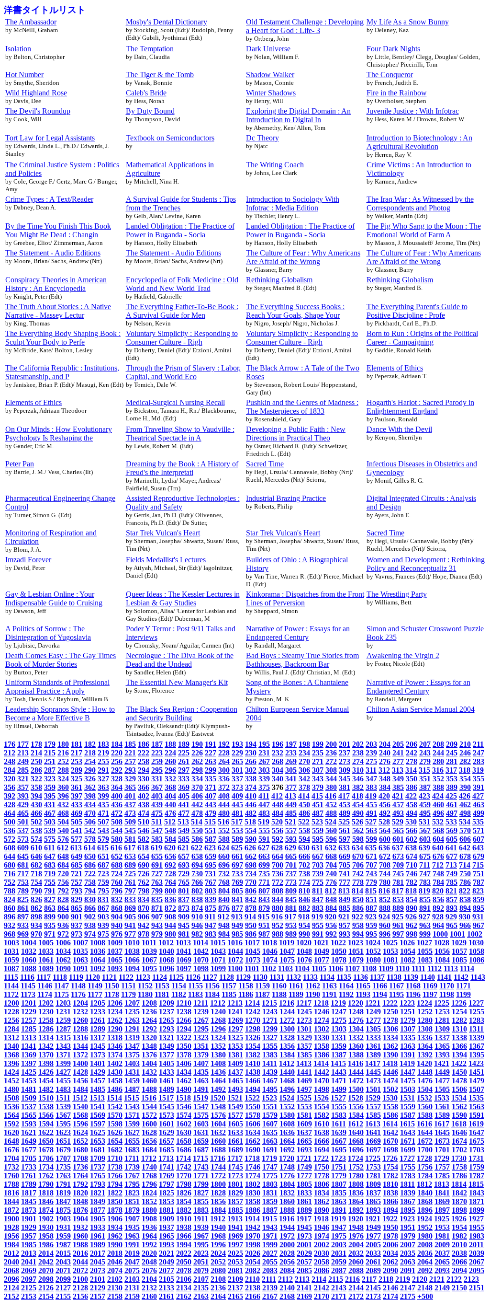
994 (358, 934)
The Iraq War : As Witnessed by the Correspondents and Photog (420, 203)
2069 (28, 1270)
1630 (183, 1132)
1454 (46, 1081)
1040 (166, 951)
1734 (46, 1167)
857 (451, 899)
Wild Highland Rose (36, 93)
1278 (390, 1020)
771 (264, 882)
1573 (166, 1115)
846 (304, 899)
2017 (97, 1253)
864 (63, 908)
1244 (287, 1012)
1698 (390, 1150)
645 (23, 856)
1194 (379, 994)
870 (143, 908)
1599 (132, 1124)
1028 (441, 943)
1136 (360, 977)
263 (210, 761)
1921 (372, 1219)
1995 (201, 1244)
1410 (252, 1063)
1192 (346, 994)
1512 (80, 1098)
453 (344, 804)
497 (451, 813)
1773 (235, 1175)
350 (411, 779)
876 (224, 908)
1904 (80, 1219)
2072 (80, 1270)
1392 (425, 1055)
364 (116, 787)
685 (76, 865)
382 (358, 787)
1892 (356, 1210)
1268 (218, 1020)
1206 (114, 1003)
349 (398, 779)
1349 (166, 1046)
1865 (373, 1201)
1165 (363, 986)
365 (130, 787)
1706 (46, 1158)
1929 (28, 1227)
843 (264, 899)
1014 (200, 943)
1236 (149, 1012)
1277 (373, 1020)
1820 (80, 1193)
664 (277, 856)
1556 (356, 1106)
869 (130, 908)
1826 (183, 1193)
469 (76, 813)
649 (76, 856)
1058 (476, 951)
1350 (183, 1046)
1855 (201, 1201)
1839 (407, 1193)
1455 (63, 1081)
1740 (149, 1167)
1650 (46, 1141)
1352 (218, 1046)
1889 (304, 1210)
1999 (270, 1244)
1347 (132, 1046)
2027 (270, 1253)
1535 (476, 1098)
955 (317, 925)
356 (9, 787)
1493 (235, 1089)
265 (237, 761)
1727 (407, 1158)
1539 (63, 1106)
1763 (63, 1175)
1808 (356, 1184)
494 (411, 813)
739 (317, 873)
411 (263, 796)
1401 (97, 1063)
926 (411, 917)
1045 (252, 951)
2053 (235, 1262)
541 (76, 830)
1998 (252, 1244)
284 (9, 770)
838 (197, 899)
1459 (132, 1081)
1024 (372, 943)
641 (451, 848)
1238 (183, 1012)
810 (304, 891)
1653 (97, 1141)
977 (130, 934)
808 (277, 891)
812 (330, 891)
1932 (80, 1227)
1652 (80, 1141)
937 (76, 925)
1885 (235, 1210)
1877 (97, 1210)
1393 (442, 1055)
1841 (442, 1193)
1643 (407, 1132)
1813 (441, 1184)
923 (371, 917)
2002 (321, 1244)
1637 (304, 1132)
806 (250, 891)
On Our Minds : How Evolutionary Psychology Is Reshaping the (58, 433)
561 (344, 830)
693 (183, 865)
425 (451, 796)
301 (237, 770)
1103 (285, 968)
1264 (149, 1020)
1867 (407, 1201)
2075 (132, 1270)
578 (90, 839)
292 (116, 770)
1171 (463, 986)
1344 (80, 1046)
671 (371, 856)
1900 (11, 1219)
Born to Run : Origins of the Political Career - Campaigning (422, 337)
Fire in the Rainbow (397, 93)
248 (9, 761)
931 (478, 917)
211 (478, 744)
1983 (476, 1236)
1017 (252, 943)
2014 (46, 1253)
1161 (296, 986)
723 (103, 873)
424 (438, 796)
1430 (114, 1072)
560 (331, 830)
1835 (338, 1193)
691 (157, 865)
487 (317, 813)
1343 (63, 1046)
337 (237, 779)
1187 (262, 994)
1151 (128, 986)
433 (76, 804)
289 (76, 770)
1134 (327, 977)
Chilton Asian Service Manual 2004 (421, 709)
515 (210, 822)
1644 (425, 1132)
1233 (97, 1012)
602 (411, 839)
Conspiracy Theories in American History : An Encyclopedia (56, 284)
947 (210, 925)
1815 (476, 1184)
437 (130, 804)
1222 (390, 1003)
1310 (459, 1029)
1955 (476, 1227)
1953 (442, 1227)
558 (304, 830)
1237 (166, 1012)
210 (465, 744)
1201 (28, 1003)
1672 (425, 1141)
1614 (390, 1124)
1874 (46, 1210)
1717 (235, 1158)
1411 (269, 1063)
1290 (114, 1029)
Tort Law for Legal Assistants (50, 138)
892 (438, 908)
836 (170, 899)
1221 (372, 1003)
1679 (63, 1150)
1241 (235, 1012)
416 (330, 796)
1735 (63, 1167)
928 (438, 917)
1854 (183, 1201)
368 (170, 787)
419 (371, 796)
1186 (245, 994)
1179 (128, 994)
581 (130, 839)
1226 (459, 1003)
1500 (356, 1089)
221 (130, 753)
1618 (459, 1124)
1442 (321, 1072)
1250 (390, 1012)
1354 (252, 1046)
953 (291, 925)
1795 (132, 1184)
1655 (132, 1141)
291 (103, 770)
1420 (424, 1063)
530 (411, 822)
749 (451, 873)
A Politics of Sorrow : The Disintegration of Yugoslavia (48, 633)
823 (478, 891)
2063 (407, 1262)
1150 (111, 986)
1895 (407, 1210)
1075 (287, 960)
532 (438, 822)
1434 (183, 1072)
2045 (97, 1262)
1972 (287, 1236)
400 (116, 796)
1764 (80, 1175)
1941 (235, 1227)
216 (63, 753)
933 (23, 925)
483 (264, 813)
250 (36, 761)
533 (451, 822)
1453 (28, 1081)
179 (50, 744)
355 (478, 779)
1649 (28, 1141)
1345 (97, 1046)
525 (344, 822)
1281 (442, 1020)
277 (398, 761)
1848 (80, 1201)
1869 (442, 1201)
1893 (373, 1210)
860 (9, 908)
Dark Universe (268, 49)
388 (438, 787)
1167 (396, 986)
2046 (114, 1262)
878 (250, 908)
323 (50, 779)
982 (197, 934)
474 (143, 813)
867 (103, 908)
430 (36, 804)
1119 (76, 977)
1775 (270, 1175)
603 (425, 839)
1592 (11, 1124)
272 (331, 761)
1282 (459, 1020)
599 (371, 839)
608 (9, 848)
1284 (11, 1029)
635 (371, 848)
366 (143, 787)
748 (438, 873)
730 (197, 873)
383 (371, 787)
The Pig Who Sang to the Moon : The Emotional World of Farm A (424, 230)
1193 (363, 994)
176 (9, 744)
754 (36, 882)
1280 (425, 1020)
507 (103, 822)
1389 (373, 1055)
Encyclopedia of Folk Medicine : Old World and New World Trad (182, 284)
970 (36, 934)
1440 (287, 1072)
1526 (321, 1098)
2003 (338, 1244)
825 (23, 899)
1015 (217, 943)
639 (424, 848)
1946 (321, 1227)
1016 (235, 943)
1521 (235, 1098)
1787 (476, 1175)
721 (76, 873)
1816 (11, 1193)
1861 (304, 1201)
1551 (270, 1106)
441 (183, 804)
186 (143, 744)
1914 (252, 1219)
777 (344, 882)
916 (277, 917)
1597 (97, 1124)
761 (130, 882)
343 (317, 779)
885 (344, 908)
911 (210, 917)
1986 (46, 1244)
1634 (252, 1132)
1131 (276, 977)
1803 (270, 1184)
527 (371, 822)
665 (291, 856)
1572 (149, 1115)
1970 (252, 1236)
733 (237, 873)
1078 (338, 960)
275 (371, 761)
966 (465, 925)
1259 (63, 1020)
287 (50, 770)
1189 (296, 994)
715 (478, 865)
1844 (11, 1201)
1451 (476, 1072)
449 (291, 804)
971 (50, 934)
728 (170, 873)
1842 (459, 1193)
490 (358, 813)
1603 (201, 1124)
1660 (218, 1141)
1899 (476, 1210)
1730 (459, 1158)
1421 (441, 1063)
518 (250, 822)
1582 (321, 1115)
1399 (63, 1063)
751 (478, 873)
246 (465, 753)
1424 (11, 1072)
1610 (321, 1124)
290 (90, 770)
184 (116, 744)
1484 (80, 1089)
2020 (149, 1253)
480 (224, 813)
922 (357, 917)
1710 (114, 1158)
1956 (11, 1236)
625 (237, 848)
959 (371, 925)
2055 (270, 1262)
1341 (28, 1046)
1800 (218, 1184)
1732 (11, 1167)
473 (130, 813)
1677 (28, 1150)
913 (237, 917)
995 (371, 934)
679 (478, 856)
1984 (11, 1244)
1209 (166, 1003)
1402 (114, 1063)
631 (317, 848)
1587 (407, 1115)
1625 (97, 1132)
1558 (390, 1106)
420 (384, 796)
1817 (28, 1193)
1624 (80, 1132)
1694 (321, 1150)
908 (170, 917)
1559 (407, 1106)
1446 (390, 1072)
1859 (270, 1201)
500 (9, 822)
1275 (338, 1020)
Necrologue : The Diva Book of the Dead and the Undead (180, 659)
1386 (321, 1055)
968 (9, 934)
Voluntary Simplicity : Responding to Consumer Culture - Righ (182, 337)
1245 (304, 1012)
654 (143, 856)
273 (344, 761)
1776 (287, 1175)
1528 (355, 1098)
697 (237, 865)
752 (9, 882)
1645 (442, 1132)
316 (438, 770)
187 (157, 744)
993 (344, 934)
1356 (287, 1046)
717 (23, 873)
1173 (28, 994)
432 (63, 804)
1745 (235, 1167)
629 (290, 848)
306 (304, 770)
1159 (262, 986)
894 (465, 908)
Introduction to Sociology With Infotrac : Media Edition (292, 203)
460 (438, 804)
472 (116, 813)
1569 (97, 1115)
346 (358, 779)
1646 (459, 1132)
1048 (304, 951)
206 (411, 744)
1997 (235, 1244)
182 (90, 744)
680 (9, 865)
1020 (304, 943)
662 (250, 856)
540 (63, 830)
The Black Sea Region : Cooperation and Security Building (181, 713)
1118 (60, 977)
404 (170, 796)
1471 (338, 1081)
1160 (279, 986)
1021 (321, 943)
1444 (356, 1072)
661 (237, 856)
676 (438, 856)
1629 (166, 1132)
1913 (235, 1219)
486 (304, 813)
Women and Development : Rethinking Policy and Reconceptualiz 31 (426, 564)
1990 (114, 1244)
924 (384, 917)
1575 (201, 1115)
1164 (346, 986)
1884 (218, 1210)
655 (157, 856)
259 (157, 761)
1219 (338, 1003)
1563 (476, 1106)
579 (103, 839)
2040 (11, 1262)
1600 (149, 1124)
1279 (407, 1020)
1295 (201, 1029)
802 (197, 891)
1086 (476, 960)
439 (157, 804)
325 (76, 779)
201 (344, 744)
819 (424, 891)
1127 (209, 977)
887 (371, 908)
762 (143, 882)
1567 (63, 1115)
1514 (114, 1098)
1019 (286, 943)
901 (76, 917)
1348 (149, 1046)
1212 (217, 1003)
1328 (287, 1037)
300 (224, 770)
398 (90, 796)
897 (23, 917)
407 (210, 796)
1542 (114, 1106)
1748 (287, 1167)
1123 (142, 977)
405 (183, 796)
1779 (338, 1175)
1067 (149, 960)
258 (143, 761)
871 (157, 908)
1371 (63, 1055)
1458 (114, 1081)
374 (250, 787)
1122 (126, 977)
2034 (390, 1253)
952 (277, 925)
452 (331, 804)
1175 (61, 994)
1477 (442, 1081)
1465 (235, 1081)
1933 (97, 1227)
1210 (183, 1003)
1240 (218, 1012)
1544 (149, 1106)
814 (357, 891)
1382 (252, 1055)
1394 (459, 1055)
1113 (451, 968)
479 (210, 813)
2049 (166, 1262)
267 (264, 761)
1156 (212, 986)
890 (411, 908)
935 (50, 925)
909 (183, 917)
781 (398, 882)
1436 (218, 1072)
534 (464, 822)
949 (237, 925)
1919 (338, 1219)
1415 (338, 1063)
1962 (114, 1236)
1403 (132, 1063)
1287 (63, 1029)
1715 (200, 1158)
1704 (11, 1158)
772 (277, 882)
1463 (201, 1081)
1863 (338, 1201)
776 (331, 882)
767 (210, 882)
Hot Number (24, 74)
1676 (11, 1150)
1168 (413, 986)
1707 (63, 1158)
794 (90, 891)
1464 (218, 1081)
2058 (321, 1262)
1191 (329, 994)
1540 (80, 1106)
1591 (476, 1115)
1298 (252, 1029)
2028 (287, 1253)
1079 (356, 960)
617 (129, 848)
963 (425, 925)
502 (36, 822)
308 (331, 770)
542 (90, 830)
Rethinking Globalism (279, 280)
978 (143, 934)
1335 (407, 1037)
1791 (63, 1184)
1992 (149, 1244)
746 (411, 873)
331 (157, 779)
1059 (11, 960)
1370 (46, 1055)
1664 (287, 1141)
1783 (407, 1175)
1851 (132, 1201)
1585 (373, 1115)
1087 (11, 968)
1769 (166, 1175)
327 (103, 779)
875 (210, 908)
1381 (235, 1055)
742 (358, 873)
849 (344, 899)
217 (76, 753)
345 (344, 779)
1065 (114, 960)
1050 (338, 951)
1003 (11, 943)
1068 (166, 960)
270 (304, 761)
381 (344, 787)
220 (116, 753)
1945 (304, 1227)
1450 (459, 1072)
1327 (270, 1037)
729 (183, 873)
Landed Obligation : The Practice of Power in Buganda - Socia (180, 230)
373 (237, 787)
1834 (321, 1193)
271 (317, 761)
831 (103, 899)
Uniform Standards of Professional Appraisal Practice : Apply (57, 686)
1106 (335, 968)
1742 (183, 1167)
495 (425, 813)
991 (317, 934)
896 (9, 917)
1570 (114, 1115)
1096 (166, 968)
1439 (270, 1072)
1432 (149, 1072)
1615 (407, 1124)
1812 (424, 1184)
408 (224, 796)
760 (116, 882)
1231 (63, 1012)
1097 (183, 968)
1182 (178, 994)
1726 (390, 1158)
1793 (97, 1184)
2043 (63, 1262)
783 (425, 882)
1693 (304, 1150)
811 (317, 891)
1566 (46, 1115)
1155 (195, 986)
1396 (11, 1063)
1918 (321, 1219)
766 (197, 882)
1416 (355, 1063)
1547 (201, 1106)
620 (170, 848)
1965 (166, 1236)
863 (50, 908)
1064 (97, 960)
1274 (321, 1020)
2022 (183, 1253)
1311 (476, 1029)
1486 (114, 1089)
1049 (321, 951)
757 (76, 882)
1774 (252, 1175)
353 (451, 779)
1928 (11, 1227)
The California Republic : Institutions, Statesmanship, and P (62, 372)
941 (130, 925)
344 (331, 779)
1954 (459, 1227)
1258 (46, 1020)
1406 (183, 1063)
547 (157, 830)
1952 (425, 1227)
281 (451, 761)
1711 (131, 1158)
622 (196, 848)
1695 (338, 1150)
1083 (425, 960)
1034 (63, 951)
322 (36, 779)
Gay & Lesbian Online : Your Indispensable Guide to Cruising (53, 598)
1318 (114, 1037)
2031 (338, 1253)
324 (63, 779)
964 (438, 925)
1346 (114, 1046)
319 (478, 770)
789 (23, 891)
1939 (201, 1227)
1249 (373, 1012)
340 (277, 779)
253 (76, 761)
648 (63, 856)
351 (425, 779)
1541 (97, 1106)
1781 (373, 1175)
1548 (218, 1106)
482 (250, 813)
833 (130, 899)
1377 (166, 1055)
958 (358, 925)
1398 (46, 1063)
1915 (269, 1219)
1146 (44, 986)
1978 (390, 1236)
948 (224, 925)
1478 (459, 1081)
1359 (338, 1046)
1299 (270, 1029)
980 (170, 934)
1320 (149, 1037)
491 (371, 813)
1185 (229, 994)
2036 (425, 1253)
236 (331, 753)
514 (196, 822)
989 (291, 934)
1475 (407, 1081)
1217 (304, 1003)
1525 (304, 1098)
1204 (80, 1003)
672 (384, 856)
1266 (183, 1020)
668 (331, 856)
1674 (459, 1141)
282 (465, 761)
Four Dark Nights (393, 49)
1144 (11, 986)
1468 (287, 1081)
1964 (149, 1236)
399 (103, 796)
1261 (97, 1020)
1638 (321, 1132)
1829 (235, 1193)
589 (237, 839)
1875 (63, 1210)
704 (331, 865)
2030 (321, 1253)
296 (170, 770)
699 (264, 865)
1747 (270, 1167)
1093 (114, 968)
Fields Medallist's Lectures (166, 560)
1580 (287, 1115)
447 (264, 804)
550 (197, 830)
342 (304, 779)
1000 (440, 934)
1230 (46, 1012)
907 (157, 917)
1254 (459, 1012)
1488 (149, 1089)
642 (464, 848)
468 (63, 813)
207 (425, 744)
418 (357, 796)
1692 (287, 1150)
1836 (356, 1193)
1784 (425, 1175)
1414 (321, 1063)
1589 (442, 1115)
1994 (183, 1244)
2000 (287, 1244)
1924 (424, 1219)
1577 (235, 1115)
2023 (201, 1253)
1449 (442, 1072)
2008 (425, 1244)
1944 (287, 1227)
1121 (109, 977)
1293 (166, 1029)
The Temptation (150, 49)
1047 (287, 951)
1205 (97, 1003)
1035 (80, 951)
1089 (46, 968)
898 (36, 917)
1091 (80, 968)
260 (170, 761)
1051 (356, 951)
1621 (28, 1132)
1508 (11, 1098)
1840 (425, 1193)
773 (291, 882)
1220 (355, 1003)
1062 (63, 960)
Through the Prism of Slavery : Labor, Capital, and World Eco (183, 372)
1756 (425, 1167)
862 (36, 908)
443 (210, 804)
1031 (11, 951)
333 (183, 779)
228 (224, 753)
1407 (201, 1063)
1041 (183, 951)
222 (143, 753)
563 (371, 830)
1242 (252, 1012)
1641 (373, 1132)
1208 (149, 1003)
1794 (114, 1184)
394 (36, 796)
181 (76, 744)
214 (36, 753)
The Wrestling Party (397, 594)
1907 (132, 1219)
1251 (407, 1012)
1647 (476, 1132)
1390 (390, 1055)
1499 (338, 1089)
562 (358, 830)
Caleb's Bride (146, 93)
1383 (270, 1055)
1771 (201, 1175)
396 (63, 796)
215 (50, 753)
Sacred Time (265, 464)
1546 (183, 1106)
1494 (252, 1089)
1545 (166, 1106)
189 (183, 744)
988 (277, 934)
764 (170, 882)
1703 (476, 1150)
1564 (11, 1115)
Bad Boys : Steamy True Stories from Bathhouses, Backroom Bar (302, 659)
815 (371, 891)
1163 (329, 986)
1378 (183, 1055)
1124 (159, 977)
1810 (390, 1184)
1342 (46, 1046)
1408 (218, 1063)
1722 (321, 1158)
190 (197, 744)
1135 (343, 977)
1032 (28, 951)
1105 (319, 968)
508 (116, 822)
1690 (252, 1150)
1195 (396, 994)
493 (398, 813)
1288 (80, 1029)
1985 (28, 1244)
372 (224, 787)
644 (9, 856)
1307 (407, 1029)
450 (304, 804)
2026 (252, 1253)
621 (183, 848)
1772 (218, 1175)
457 (398, 804)
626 (250, 848)
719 (50, 873)
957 (344, 925)
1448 (425, 1072)
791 (50, 891)
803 (210, 891)
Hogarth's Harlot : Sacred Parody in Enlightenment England (420, 406)
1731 (476, 1158)
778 (358, 882)
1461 (166, 1081)
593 (291, 839)
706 (358, 865)
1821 (97, 1193)
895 (478, 908)
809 (291, 891)
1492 (218, 1089)
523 (317, 822)
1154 (178, 986)
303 (264, 770)
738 (304, 873)
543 (103, 830)
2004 (356, 1244)
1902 (46, 1219)
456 (384, 804)
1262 (114, 1020)
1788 (11, 1184)
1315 (63, 1037)
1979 (407, 1236)
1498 (321, 1089)
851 (371, 899)
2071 (63, 1270)
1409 (235, 1063)
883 (317, 908)
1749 (304, 1167)
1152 (145, 986)
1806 (321, 1184)
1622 (46, 1132)
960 (384, 925)
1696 (356, 1150)
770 (250, 882)
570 (465, 830)
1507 (476, 1089)
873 (183, 908)
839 (210, 899)
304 (277, 770)
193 (237, 744)
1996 (218, 1244)
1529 (372, 1098)
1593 (28, 1124)
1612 (355, 1124)
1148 (78, 986)
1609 (304, 1124)
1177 (95, 994)
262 (197, 761)
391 (478, 787)
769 (237, 882)
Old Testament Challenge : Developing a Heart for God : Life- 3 (305, 26)
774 (304, 882)
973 (76, 934)
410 (250, 796)
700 (277, 865)
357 (23, 787)
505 (76, 822)
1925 (441, 1219)
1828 (218, 1193)
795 (103, 891)
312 (384, 770)
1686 (183, 1150)
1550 (252, 1106)
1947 (338, 1227)
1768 (149, 1175)
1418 (390, 1063)
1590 (459, 1115)
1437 (235, 1072)
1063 (80, 960)
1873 (28, 1210)
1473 (373, 1081)
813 (344, 891)
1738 (114, 1167)
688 (116, 865)
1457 (97, 1081)
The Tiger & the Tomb (160, 74)
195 (264, 744)
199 (317, 744)
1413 (304, 1063)
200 (331, 744)
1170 (446, 986)
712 (438, 865)
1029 (459, 943)
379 (317, 787)
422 (411, 796)
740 (331, 873)
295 (157, 770)
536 (9, 830)
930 (464, 917)
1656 (149, 1141)
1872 (11, 1210)
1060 (28, 960)
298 (197, 770)
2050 (183, 1262)
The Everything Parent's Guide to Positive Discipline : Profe (417, 310)
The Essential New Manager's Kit (177, 682)
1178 (111, 994)
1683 (132, 1150)
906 (143, 917)
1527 (338, 1098)
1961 (97, 1236)
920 (330, 917)
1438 (252, 1072)
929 (451, 917)
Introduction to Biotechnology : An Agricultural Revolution (419, 142)
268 (277, 761)
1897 (442, 1210)
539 (50, 830)
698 (250, 865)
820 (438, 891)
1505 (442, 1089)
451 (317, 804)
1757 (442, 1167)
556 (277, 830)
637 (397, 848)
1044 (235, 951)
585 (183, 839)
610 (36, 848)
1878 (114, 1210)
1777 (304, 1175)
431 (50, 804)
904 (116, 917)
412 (277, 796)
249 (23, 761)
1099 (218, 968)
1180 (145, 994)
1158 (245, 986)
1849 (97, 1201)
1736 (80, 1167)
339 (264, 779)
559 (317, 830)
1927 (476, 1219)
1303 (338, 1029)
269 (291, 761)
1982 (459, 1236)
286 (36, 770)
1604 (218, 1124)
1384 (287, 1055)
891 (425, 908)
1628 (149, 1132)
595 (317, 839)
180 (63, 744)
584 (170, 839)
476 (170, 813)
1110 (402, 968)
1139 (410, 977)
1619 (476, 1124)
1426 (46, 1072)
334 (197, 779)
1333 (373, 1037)
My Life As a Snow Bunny (408, 22)
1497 (304, 1089)
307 (317, 770)
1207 (132, 1003)
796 (116, 891)
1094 (132, 968)
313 (397, 770)
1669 (373, 1141)
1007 (80, 943)
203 (371, 744)
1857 (235, 1201)
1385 (304, 1055)
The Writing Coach (275, 165)
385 (398, 787)
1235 (132, 1012)
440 (170, 804)
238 (358, 753)
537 (23, 830)
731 (210, 873)
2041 (28, 1262)
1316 (80, 1037)
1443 (338, 1072)
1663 (270, 1141)
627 (263, 848)
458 (411, 804)
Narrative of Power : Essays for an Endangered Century (298, 633)
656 (170, 856)
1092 (97, 968)
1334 (390, 1037)
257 (130, 761)
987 (264, 934)
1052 (373, 951)
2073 (97, 1270)
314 (411, 770)
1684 (149, 1150)
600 (384, 839)
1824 (149, 1193)
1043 (218, 951)
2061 (373, 1262)
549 (183, 830)
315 (424, 770)
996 (384, 934)
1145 (28, 986)
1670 (390, 1141)
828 (63, 899)
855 (425, 899)
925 (397, 917)
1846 (46, 1201)
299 (210, 770)
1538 (46, 1106)
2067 (476, 1262)
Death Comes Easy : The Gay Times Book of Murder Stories (60, 659)
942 (143, 925)
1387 (338, 1055)
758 (90, 882)
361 (76, 787)
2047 (132, 1262)
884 (331, 908)
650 (90, 856)
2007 (407, 1244)
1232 (80, 1012)
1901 (28, 1219)
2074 (114, 1270)
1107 (352, 968)
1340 (11, 1046)
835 (157, 899)
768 (224, 882)
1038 (132, 951)
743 (371, 873)
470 (90, 813)
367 (157, 787)
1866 (390, 1201)
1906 (114, 1219)
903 (103, 917)
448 (277, 804)
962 (411, 925)
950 (250, 925)
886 (358, 908)
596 (331, 839)
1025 (390, 943)
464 (9, 813)
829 (76, 899)
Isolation (18, 49)
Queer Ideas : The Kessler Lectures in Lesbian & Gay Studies (183, 598)
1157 (229, 986)
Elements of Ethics (395, 368)
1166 (379, 986)
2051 (201, 1262)
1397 (28, 1063)
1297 (235, 1029)
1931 (63, 1227)
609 (23, 848)
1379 (201, 1055)
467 (50, 813)
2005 (373, 1244)
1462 (183, 1081)
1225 (441, 1003)
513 (183, 822)
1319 (132, 1037)
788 (9, 891)
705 (344, 865)
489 (344, 813)
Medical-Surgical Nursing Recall (175, 402)
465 (23, 813)
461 (451, 804)
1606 (252, 1124)
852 (384, 899)
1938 (183, 1227)
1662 (252, 1141)
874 (197, 908)
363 (103, 787)
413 (290, 796)
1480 (11, 1089)
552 (224, 830)
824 (9, 899)
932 (9, 925)
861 (23, 908)
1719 (269, 1158)
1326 (252, 1037)
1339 (476, 1037)
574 (36, 839)
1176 (78, 994)
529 (397, 822)
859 (478, 899)
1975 (338, 1236)
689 (130, 865)
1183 (195, 994)
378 (304, 787)
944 (170, 925)
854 (411, 899)
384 (384, 787)
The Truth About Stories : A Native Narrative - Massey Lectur (58, 310)
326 (90, 779)
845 (291, 899)
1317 (97, 1037)
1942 (252, 1227)
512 (170, 822)
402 (143, 796)
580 (116, 839)
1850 (114, 1201)
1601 (166, 1124)
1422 (459, 1063)
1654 (114, 1141)
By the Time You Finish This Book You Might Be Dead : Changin (58, 230)
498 (465, 813)
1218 (321, 1003)
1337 (442, 1037)
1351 (201, 1046)
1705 (28, 1158)
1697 (373, 1150)
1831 (270, 1193)
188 (170, 744)
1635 (270, 1132)
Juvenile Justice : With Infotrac (413, 111)
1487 (132, 1089)
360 (63, 787)
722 (90, 873)
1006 (63, 943)
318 (464, 770)
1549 (235, 1106)
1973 (304, 1236)
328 (116, 779)
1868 (425, 1201)
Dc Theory (262, 138)
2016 (80, 1253)
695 (210, 865)
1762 (46, 1175)
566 (411, 830)
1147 (61, 986)
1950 (390, 1227)
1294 (183, 1029)
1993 (166, 1244)
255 (103, 761)
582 (143, 839)
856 (438, 899)
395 (50, 796)
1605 (235, 1124)
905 (130, 917)
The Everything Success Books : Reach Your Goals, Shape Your (295, 310)
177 (23, 744)
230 (250, 753)
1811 (407, 1184)
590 (250, 839)
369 (183, 787)
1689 (235, 1150)
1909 (166, 1219)
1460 (149, 1081)
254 (90, 761)
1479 (476, 1081)
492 (384, 813)
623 (210, 848)
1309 (442, 1029)
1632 (218, 1132)
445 (237, 804)
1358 (321, 1046)
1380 (218, 1055)
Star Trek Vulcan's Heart (163, 533)
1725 (372, 1158)
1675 (476, 1141)
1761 (28, 1175)
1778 (321, 1175)
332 (170, 779)
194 (250, 744)
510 (143, 822)
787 (478, 882)
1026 (407, 943)
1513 (97, 1098)
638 (411, 848)
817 (397, 891)
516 (223, 822)
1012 (166, 943)
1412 (286, 1063)
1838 (390, 1193)
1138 (394, 977)
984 (224, 934)
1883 (201, 1210)
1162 (312, 986)
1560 (425, 1106)
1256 (11, 1020)
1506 (459, 1089)
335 (210, 779)
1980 (425, 1236)
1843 (476, 1193)
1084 (442, 960)
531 (424, 822)
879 (264, 908)
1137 (377, 977)
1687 (201, 1150)
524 (330, 822)
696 (224, 865)
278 (411, 761)
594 (304, 839)
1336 (425, 1037)
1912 (217, 1219)
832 (116, 899)
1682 (114, 1150)
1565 (28, 1115)
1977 (373, 1236)
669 (344, 856)
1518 (183, 1098)
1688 (218, 1150)
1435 (201, 1072)
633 (344, 848)
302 (250, 770)
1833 (304, 1193)
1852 (149, 1201)
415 (317, 796)
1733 (28, 1167)
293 (130, 770)
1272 (287, 1020)
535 (478, 822)
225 (183, 753)
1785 (442, 1175)
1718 (252, 1158)
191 (210, 744)
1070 (201, 960)
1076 (304, 960)
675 (425, 856)
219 (103, 753)
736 (277, 873)
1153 (162, 986)
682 (36, 865)
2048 (149, 1262)
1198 (446, 994)
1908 (149, 1219)
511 (156, 822)
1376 (149, 1055)
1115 (11, 977)
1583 (338, 1115)
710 (411, 865)
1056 (442, 951)
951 (264, 925)
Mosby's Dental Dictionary (166, 22)
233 (291, 753)
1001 (457, 934)
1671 (407, 1141)
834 (143, 899)
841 (237, 899)
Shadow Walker (270, 74)
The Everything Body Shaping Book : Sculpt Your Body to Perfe (63, 337)
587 (210, 839)
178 (36, 744)
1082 (407, 960)
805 (237, 891)
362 (90, 787)
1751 (338, 1167)
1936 (149, 1227)
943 (157, 925)
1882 (183, 1210)
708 (384, 865)
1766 (114, 1175)
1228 (11, 1012)
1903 (63, 1219)
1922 (390, 1219)
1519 (200, 1098)
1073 (252, 960)
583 (157, 839)
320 (9, 779)
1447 (407, 1072)
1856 (218, 1201)
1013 (183, 943)
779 (371, 882)
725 (130, 873)
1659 (201, 1141)
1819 (63, 1193)
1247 (338, 1012)
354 (465, 779)
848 (331, 899)
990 (304, 934)
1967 (201, 1236)
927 (424, 917)
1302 (321, 1029)
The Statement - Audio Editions (52, 253)
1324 (218, 1037)
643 (478, 848)
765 (183, 882)
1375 (132, 1055)
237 (344, 753)
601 (398, 839)
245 (451, 753)
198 (304, 744)
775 (317, 882)
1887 (270, 1210)
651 (103, 856)
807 (264, 891)
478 (197, 813)
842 (250, 899)
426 (464, 796)
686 (90, 865)
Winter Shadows (271, 93)
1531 (407, 1098)
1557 (373, 1106)
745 (398, 873)
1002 (474, 934)
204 (384, 744)
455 (371, 804)
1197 (430, 994)
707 (371, 865)
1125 (176, 977)
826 (36, 899)
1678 (46, 1150)
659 (210, 856)
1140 (427, 977)
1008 (97, 943)
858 (465, 899)
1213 (235, 1003)
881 (291, 908)
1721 (304, 1158)
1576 (218, 1115)
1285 (28, 1029)
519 (263, 822)
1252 (425, 1012)
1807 (338, 1184)
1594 (46, 1124)
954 (304, 925)
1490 (183, 1089)
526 (357, 822)
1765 (97, 1175)
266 (250, 761)
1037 (114, 951)
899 (50, 917)
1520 (217, 1098)
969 (23, 934)
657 (183, 856)
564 (384, 830)
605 (451, 839)
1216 (286, 1003)
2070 (46, 1270)
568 (438, 830)
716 (9, 873)
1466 (252, 1081)
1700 (425, 1150)
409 (237, 796)
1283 (476, 1020)
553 (237, 830)
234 (304, 753)
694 (197, 865)
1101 (252, 968)
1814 (459, 1184)
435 (103, 804)
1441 (304, 1072)
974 (90, 934)
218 (90, 753)
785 (451, 882)
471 (103, 813)
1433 (166, 1072)
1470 (321, 1081)
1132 (293, 977)
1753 (373, 1167)
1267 (201, 1020)
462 (465, 804)
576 (63, 839)
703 (317, 865)
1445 (373, 1072)
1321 (166, 1037)
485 (291, 813)
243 (425, 753)
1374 (114, 1055)
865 (76, 908)
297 (183, 770)
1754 (390, 1167)
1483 (63, 1089)
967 (478, 925)
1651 (63, 1141)
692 (170, 865)
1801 (235, 1184)
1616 (424, 1124)
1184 (212, 994)
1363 (407, 1046)
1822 (114, 1193)
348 (384, 779)
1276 (356, 1020)
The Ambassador (30, 22)
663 (264, 856)
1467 (270, 1081)
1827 (201, 1193)
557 (291, 830)
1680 (80, 1150)
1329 (304, 1037)
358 (36, 787)
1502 (390, 1089)
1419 (407, 1063)
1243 (270, 1012)
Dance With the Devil (399, 429)
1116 (27, 977)
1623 (63, 1132)
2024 (218, 1253)
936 (63, 925)
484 (277, 813)
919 (317, 917)
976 (116, 934)
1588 (425, 1115)
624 (223, 848)
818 (411, 891)
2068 (11, 1270)
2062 (390, 1262)
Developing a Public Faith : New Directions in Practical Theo (295, 433)
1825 (166, 1193)
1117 (43, 977)
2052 (218, 1262)
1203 (63, 1003)
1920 (355, 1219)
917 (290, 917)
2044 (80, 1262)
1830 (252, 1193)
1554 (321, 1106)
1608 (287, 1124)
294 (143, 770)
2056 (287, 1262)
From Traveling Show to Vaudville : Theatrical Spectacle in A (180, 433)
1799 (201, 1184)
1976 (356, 1236)
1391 (407, 1055)
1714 (183, 1158)
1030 (476, 943)
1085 (459, 960)
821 (451, 891)
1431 (132, 1072)
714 (464, 865)
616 (116, 848)
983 (210, 934)
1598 (114, 1124)
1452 (11, 1081)
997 (398, 934)
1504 (425, 1089)
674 (411, 856)
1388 (356, 1055)
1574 (183, 1115)
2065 (442, 1262)
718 (36, 873)
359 (50, 787)
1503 (407, 1089)
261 (183, 761)
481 (237, 813)
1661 (235, 1141)
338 (250, 779)
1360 (356, 1046)
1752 (356, 1167)
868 (116, 908)
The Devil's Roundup (37, 111)
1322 (183, 1037)
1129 (243, 977)
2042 (46, 1262)
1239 (201, 1012)
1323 (201, 1037)
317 (451, 770)
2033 (373, 1253)
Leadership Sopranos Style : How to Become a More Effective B (60, 713)
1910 (183, 1219)
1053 (390, 951)
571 (478, 830)
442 (197, 804)
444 (224, 804)
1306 (390, 1029)
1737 (97, 1167)
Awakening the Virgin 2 (403, 655)
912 (223, 917)
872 (170, 908)
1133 (310, 977)
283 (478, 761)
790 (36, 891)
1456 (80, 1081)
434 (90, 804)
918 (304, 917)
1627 (132, 1132)
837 (183, 899)
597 (344, 839)
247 (478, 753)
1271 (270, 1020)
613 (76, 848)
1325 (235, 1037)
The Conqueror (390, 74)
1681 (97, 1150)
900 (63, 917)
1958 (46, 1236)
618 (143, 848)
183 (103, 744)
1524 (286, 1098)
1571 (132, 1115)
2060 (356, 1262)
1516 (148, 1098)
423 (424, 796)
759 (103, 882)
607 (478, 839)
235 (317, 753)
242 (411, 753)
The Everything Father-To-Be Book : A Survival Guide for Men (182, 310)
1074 (270, 960)
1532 (424, 1098)
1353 (235, 1046)
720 (63, 873)
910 (197, 917)
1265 (166, 1020)
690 (143, 865)
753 (23, 882)
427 (478, 796)
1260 (80, 1020)
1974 (321, 1236)
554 (250, 830)
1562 (459, 1106)
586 (197, 839)
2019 (132, 1253)
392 (9, 796)
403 (157, 796)
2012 (11, 1253)
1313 (28, 1037)
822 (464, 891)
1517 (166, 1098)
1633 (235, 1132)
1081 (390, 960)
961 (398, 925)
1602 (183, 1124)
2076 (149, 1270)
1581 (304, 1115)
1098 (201, 968)
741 (344, 873)
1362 (390, 1046)
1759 (476, 1167)
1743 (201, 1167)
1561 (442, 1106)
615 (103, 848)
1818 (46, 1193)
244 (438, 753)
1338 (459, 1037)
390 (465, 787)
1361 (373, 1046)
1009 (114, 943)
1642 (390, 1132)
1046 (270, 951)
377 (291, 787)
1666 (321, 1141)
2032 (356, 1253)
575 (50, 839)
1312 (11, 1037)
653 (130, 856)
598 (358, 839)
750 (465, 873)
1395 (476, 1055)
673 (398, 856)
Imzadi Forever (28, 560)
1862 (321, 1201)
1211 (200, 1003)
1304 (356, 1029)
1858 (252, 1201)
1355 (270, 1046)
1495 (270, 1089)
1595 (63, 1124)
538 (36, 830)
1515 (131, 1098)
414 (304, 796)
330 (143, 779)
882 (304, 908)
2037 (442, 1253)
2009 (442, 1244)
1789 (28, 1184)
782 (411, 882)
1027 (424, 943)
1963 (132, 1236)
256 (116, 761)
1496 (287, 1089)
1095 (149, 968)
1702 (459, 1150)
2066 (459, 1262)
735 (264, 873)
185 (130, 744)
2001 (304, 1244)
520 (277, 822)
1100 (235, 968)
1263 (132, 1020)
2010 (459, 1244)
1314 (46, 1037)
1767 (132, 1175)
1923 (407, 1219)
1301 (304, 1029)
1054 (407, 951)
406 (197, 796)
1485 (97, 1089)
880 (277, 908)
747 (425, 873)
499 (478, 813)
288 (63, 770)
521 (290, 822)
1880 (149, 1210)
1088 (28, 968)
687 (103, 865)
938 (90, 925)
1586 (390, 1115)
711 (424, 865)
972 (63, 934)
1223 (407, 1003)
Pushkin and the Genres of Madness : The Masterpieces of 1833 (302, 406)
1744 (218, 1167)
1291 (132, 1029)
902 (90, 917)
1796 (149, 1184)
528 (384, 822)
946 (197, 925)
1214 (252, 1003)
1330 (321, 1037)
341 (291, 779)
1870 (459, 1201)
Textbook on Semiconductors (170, 138)
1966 (183, 1236)
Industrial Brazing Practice (286, 498)
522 (304, 822)
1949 (373, 1227)
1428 (80, 1072)
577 (76, 839)
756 (63, 882)
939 (103, 925)
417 (344, 796)
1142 (461, 977)
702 (304, 865)
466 (36, 813)
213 (23, 753)
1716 (217, 1158)
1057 (459, 951)
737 (291, 873)
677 (451, 856)
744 (384, 873)
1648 (11, 1141)
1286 (46, 1029)
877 (237, 908)
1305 (373, 1029)
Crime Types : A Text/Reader (49, 199)
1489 (166, 1089)
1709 (97, 1158)
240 (384, 753)
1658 (183, 1141)
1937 (166, 1227)
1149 (95, 986)
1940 (218, 1227)
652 (116, 856)
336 (224, 779)
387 (425, 787)
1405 (166, 1063)
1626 (114, 1132)
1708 (80, 1158)
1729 (441, 1158)
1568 (80, 1115)
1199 (463, 994)
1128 (226, 977)
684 (63, 865)
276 (384, 761)
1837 (373, 1193)
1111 (418, 968)
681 (23, 865)
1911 (200, 1219)
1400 (80, 1063)
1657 (166, 1141)
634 (357, 848)
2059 (338, 1262)
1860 (287, 1201)
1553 (304, 1106)
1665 (304, 1141)
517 (237, 822)
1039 (149, 951)
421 (397, 796)
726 (143, 873)
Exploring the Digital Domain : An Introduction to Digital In (298, 115)
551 (210, 830)
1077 (321, 960)
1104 (302, 968)
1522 (252, 1098)
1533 (441, 1098)
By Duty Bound (150, 111)
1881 (166, 1210)
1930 (46, 1227)
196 (277, 744)
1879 (132, 1210)
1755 (407, 1167)
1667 (338, 1141)
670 (358, 856)
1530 (390, 1098)
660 (224, 856)
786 (465, 882)
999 (425, 934)
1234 (114, 1012)
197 (291, 744)
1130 (260, 977)
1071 (218, 960)
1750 (321, 1167)
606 (465, 839)
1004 (28, 943)
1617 (441, 1124)
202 (358, 744)
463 (478, 804)
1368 (11, 1055)
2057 (304, 1262)
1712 (148, 1158)
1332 (356, 1037)
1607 (270, 1124)
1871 (476, 1201)
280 (438, 761)
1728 (424, 1158)
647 (50, 856)
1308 (425, 1029)
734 (250, 873)
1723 (338, 1158)
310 (358, 770)
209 (451, 744)
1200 (11, 1003)
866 (90, 908)
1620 (11, 1132)
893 (451, 908)
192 (224, 744)
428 (9, 804)
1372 (80, 1055)
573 (23, 839)
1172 (11, 994)
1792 (80, 1184)
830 (90, 899)
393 (23, 796)
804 (224, 891)
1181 (162, 994)
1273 (304, 1020)
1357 (304, 1046)
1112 (434, 968)
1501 (373, 1089)
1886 (252, 1210)
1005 (46, 943)
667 (317, 856)
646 (36, 856)
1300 (287, 1029)
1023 (355, 943)
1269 (235, 1020)
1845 (28, 1201)
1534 (459, 1098)
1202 (46, 1003)
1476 (425, 1081)
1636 (287, 1132)
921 (344, 917)
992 (331, 934)
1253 (442, 1012)
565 (398, 830)
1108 (369, 968)
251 (50, 761)
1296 (218, 1029)
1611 (338, 1124)
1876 (80, 1210)
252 (63, 761)
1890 (321, 1210)
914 (250, 917)
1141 (444, 977)
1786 (459, 1175)
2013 (28, 1253)
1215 (269, 1003)
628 (277, 848)
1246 (321, 1012)
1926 (459, 1219)
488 (331, 813)
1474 (390, 1081)
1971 (270, 1236)
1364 (425, 1046)
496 (438, 813)
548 (170, 830)
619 (156, 848)
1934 (114, 1227)
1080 (373, 960)
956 (331, 925)
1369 (28, 1055)
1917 (304, 1219)
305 (291, 770)
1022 (338, 943)
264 (224, 761)
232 (277, 753)
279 (425, 761)
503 (50, 822)
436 (116, 804)
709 (398, 865)
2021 (166, 1253)
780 (384, 882)
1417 (372, 1063)
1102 (268, 968)
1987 (63, 1244)
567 (425, 830)
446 (250, 804)
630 (304, 848)
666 (304, 856)
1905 (97, 1219)
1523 (269, 1098)
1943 (270, 1227)
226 (197, 753)
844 (277, 899)
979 (157, 934)
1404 (149, 1063)
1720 (286, 1158)
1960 (80, 1236)
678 (465, 856)
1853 (166, 1201)
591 (264, 839)
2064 (425, 1262)
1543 (132, 1106)
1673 (442, 1141)
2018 (114, 1253)
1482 (46, 1089)
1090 (63, 968)
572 (9, 839)
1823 (132, 1193)
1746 (252, 1167)
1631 (201, 1132)
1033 (46, 951)
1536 (11, 1106)
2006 (390, 1244)
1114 (467, 968)
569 (451, 830)
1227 (476, 1003)
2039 (476, 1253)
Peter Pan (19, 464)
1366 (459, 1046)
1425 (28, 1072)
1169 (430, 986)
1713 (166, 1158)
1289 (97, 1029)
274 (358, 761)
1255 (476, 1012)
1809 (373, 1184)
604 (438, 839)
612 (62, 848)
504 (63, 822)
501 (23, 822)
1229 (28, 1012)
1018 (269, 943)
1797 (166, 1184)
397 (76, 796)
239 (371, 753)
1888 (287, 1210)
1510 (46, 1098)
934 (36, 925)
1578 (252, 1115)
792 (63, 891)
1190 (312, 994)
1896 (425, 1210)
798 (143, 891)
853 (398, 899)
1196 (413, 994)
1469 (304, 1081)
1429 (97, 1072)
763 (157, 882)
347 (371, 779)
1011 (149, 943)
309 (344, 770)
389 (451, 787)
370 (197, 787)
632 (330, 848)
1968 (218, 1236)
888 (384, 908)
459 (425, 804)
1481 (28, 1089)
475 (157, 813)
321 (23, 779)
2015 (63, 1253)
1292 (149, 1029)
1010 (132, 943)
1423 (476, 1063)
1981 (442, 1236)
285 (23, 770)
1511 (63, 1098)
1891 (338, 1210)
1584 (356, 1115)
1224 (424, 1003)
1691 (270, 1150)
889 (398, 908)
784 (438, 882)
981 (183, 934)
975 (103, 934)
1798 (183, 1184)
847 (317, 899)
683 (50, 865)
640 (438, 848)
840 (224, 899)
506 (90, 822)
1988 (80, 1244)
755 (50, 882)
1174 (44, 994)
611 (49, 848)
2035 (407, 1253)
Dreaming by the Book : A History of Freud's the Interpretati (182, 468)
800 (170, 891)
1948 (356, 1227)
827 (50, 899)
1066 (132, 960)
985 (237, 934)
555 (264, 830)
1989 (97, 1244)
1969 (235, 1236)
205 (398, 744)
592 (277, 839)
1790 (46, 1184)
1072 (235, 960)
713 (451, 865)
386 (411, 787)
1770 (183, 1175)
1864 (356, 1201)
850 (358, 899)
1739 (132, 1167)
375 (264, 787)
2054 (252, 1262)
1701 (442, 1150)
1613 (372, 1124)
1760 (11, 1175)
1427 (63, 1072)
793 (76, 891)
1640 (356, 1132)
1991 (132, 1244)
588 (224, 839)
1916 (286, 1219)
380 (331, 787)
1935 (132, 1227)
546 (143, 830)
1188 (279, 994)
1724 (355, 1158)
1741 (166, 1167)
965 (451, 925)
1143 (477, 977)
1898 (459, 1210)
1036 (97, 951)
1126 (193, 977)
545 (130, 830)
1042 (201, 951)
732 (224, 873)
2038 (459, 1253)
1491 (201, 1089)
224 (170, 753)
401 (130, 796)
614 (89, 848)
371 (210, 787)
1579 (270, 1115)
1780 (356, 1175)
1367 (476, 1046)
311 (371, 770)
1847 (63, 1201)
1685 (166, 1150)
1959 (63, 1236)
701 (291, 865)
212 (9, 753)
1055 (425, 951)
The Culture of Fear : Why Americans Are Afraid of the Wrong (303, 257)
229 (237, 753)
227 (210, 753)
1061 (46, 960)
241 (398, 753)
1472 (356, 1081)
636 (384, 848)
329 (130, 779)
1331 (338, 1037)
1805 (304, 1184)
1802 (252, 1184)
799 (157, 891)
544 (116, 830)
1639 (338, 1132)
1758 (459, 1167)
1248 (356, 1012)
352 (438, 779)
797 (130, 891)
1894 (390, 1210)
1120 (92, 977)
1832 (287, 1193)
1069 (183, 960)
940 (116, 925)
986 (250, 934)
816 (384, 891)
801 (183, 891)
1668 (356, 1141)
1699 (407, 1150)
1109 (386, 968)
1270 (252, 1020)
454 (358, 804)
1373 (97, 1055)
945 (183, 925)
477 (183, 813)
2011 (476, 1244)
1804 (287, 1184)
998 (411, 934)
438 (143, 804)
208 (438, 744)
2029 (304, 1253)
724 (116, 873)
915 (263, 917)
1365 (442, 1046)
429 (23, 804)
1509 (28, 1098)
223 (157, 753)
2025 (235, 1253)
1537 (28, 1106)
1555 (338, 1106)
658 (197, 856)
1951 (407, 1227)
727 (157, 873)
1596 (80, 1124)
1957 (28, 1236)
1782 (390, 1175)
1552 (287, 1106)
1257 (28, 1020)
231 (264, 753)
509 (130, 822)
